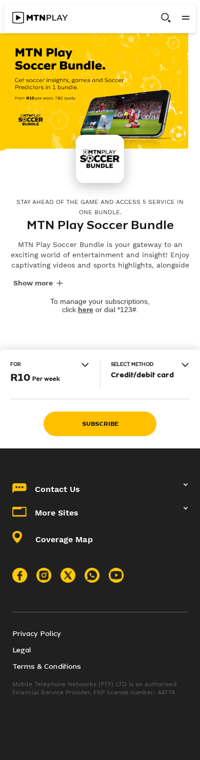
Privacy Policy (36, 634)
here (85, 309)
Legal (21, 650)
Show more (33, 283)
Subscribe (100, 424)
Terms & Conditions (46, 666)
